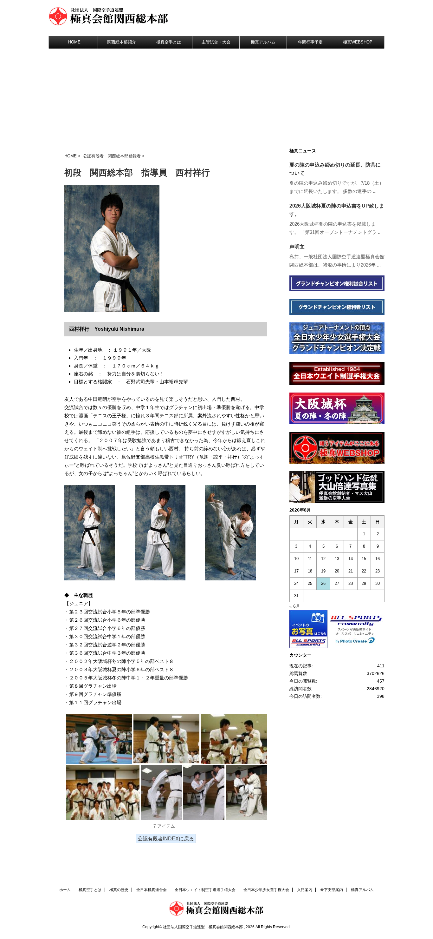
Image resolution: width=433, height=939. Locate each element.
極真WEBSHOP (357, 42)
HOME (74, 42)
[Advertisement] (216, 96)
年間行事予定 (310, 42)
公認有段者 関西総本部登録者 (112, 156)
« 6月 (294, 606)
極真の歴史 (118, 890)
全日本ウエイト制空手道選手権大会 (205, 890)
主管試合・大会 (216, 42)
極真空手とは (168, 42)
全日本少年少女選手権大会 (266, 890)
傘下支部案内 (331, 890)
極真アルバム (263, 42)
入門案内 (304, 890)
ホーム (65, 890)
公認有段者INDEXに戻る (166, 838)
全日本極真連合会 (151, 890)
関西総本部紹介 (121, 42)
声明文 (297, 246)
